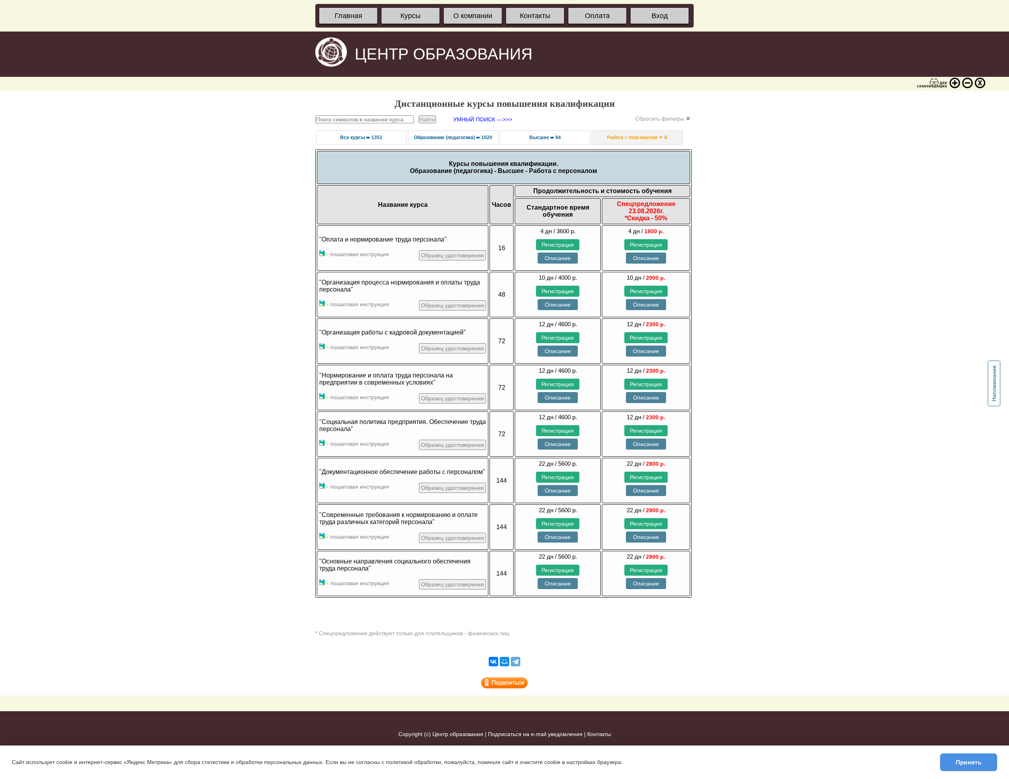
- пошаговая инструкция (357, 254)
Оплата (597, 16)
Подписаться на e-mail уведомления (535, 734)
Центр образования (457, 734)
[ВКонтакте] (493, 661)
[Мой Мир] (504, 661)
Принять (968, 762)
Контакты (535, 16)
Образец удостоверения (452, 255)
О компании (472, 16)
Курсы (410, 16)
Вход (660, 16)
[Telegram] (515, 661)
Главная (348, 16)
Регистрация (558, 245)
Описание (557, 258)
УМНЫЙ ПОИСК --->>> (482, 119)
